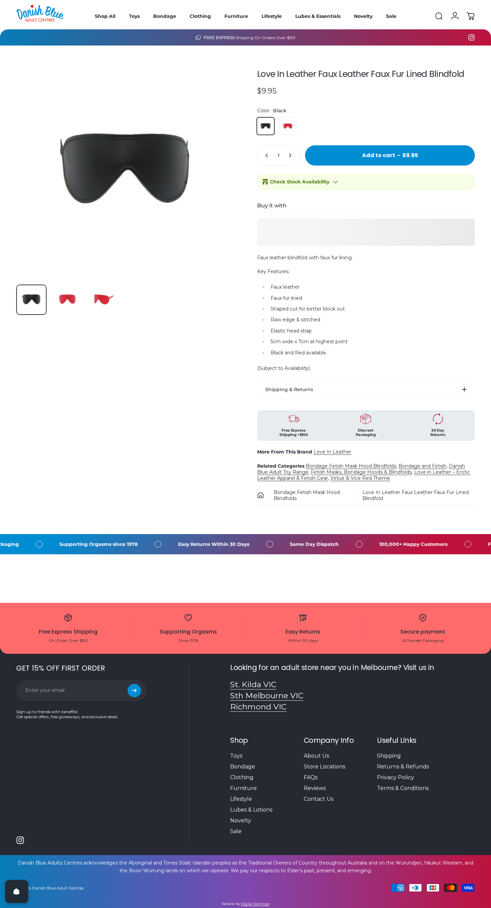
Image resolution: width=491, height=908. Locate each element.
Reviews (315, 788)
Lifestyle (241, 799)
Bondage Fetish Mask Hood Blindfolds (351, 466)
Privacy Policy (395, 777)
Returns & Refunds (403, 766)
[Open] (16, 891)
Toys (236, 756)
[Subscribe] (134, 690)
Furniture (243, 788)
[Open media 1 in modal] (125, 170)
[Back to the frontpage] (260, 495)
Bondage (242, 766)
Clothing (241, 777)
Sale (236, 831)
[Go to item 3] (103, 300)
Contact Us (318, 799)
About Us (316, 756)
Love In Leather (332, 452)
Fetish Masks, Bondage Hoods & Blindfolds (361, 472)
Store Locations (324, 766)
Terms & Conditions (403, 788)
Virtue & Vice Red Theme (360, 478)
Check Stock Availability (299, 182)
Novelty (240, 820)
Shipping (389, 756)
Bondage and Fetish (422, 466)
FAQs (311, 777)
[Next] (216, 182)
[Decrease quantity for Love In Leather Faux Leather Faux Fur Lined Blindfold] (265, 155)
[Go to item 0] (31, 300)
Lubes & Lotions (251, 810)
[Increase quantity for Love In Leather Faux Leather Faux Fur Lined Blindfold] (291, 155)
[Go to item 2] (67, 300)
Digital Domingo (255, 904)
